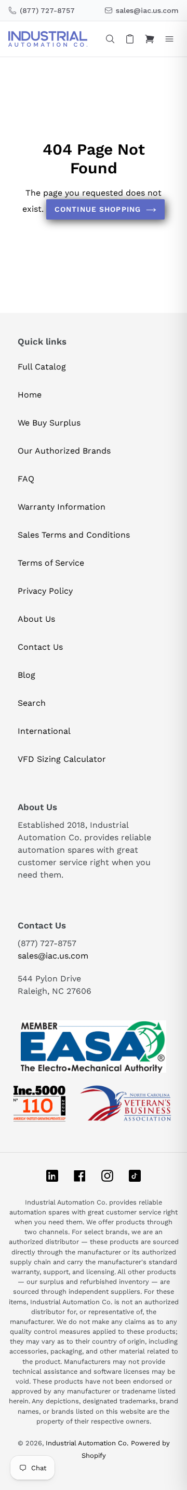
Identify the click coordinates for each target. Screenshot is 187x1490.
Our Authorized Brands (64, 451)
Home (30, 395)
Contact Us (40, 647)
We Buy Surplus (49, 423)
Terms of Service (51, 563)
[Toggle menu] (169, 39)
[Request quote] (130, 39)
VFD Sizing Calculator (62, 759)
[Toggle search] (110, 39)
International (44, 731)
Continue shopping (98, 209)
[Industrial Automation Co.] (47, 39)
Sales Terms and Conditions (74, 535)
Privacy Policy (45, 591)
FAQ (26, 479)
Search (32, 703)
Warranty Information (61, 507)
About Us (36, 619)
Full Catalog (42, 367)
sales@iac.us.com (53, 956)
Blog (26, 675)
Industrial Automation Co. (87, 1443)
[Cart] (149, 39)
